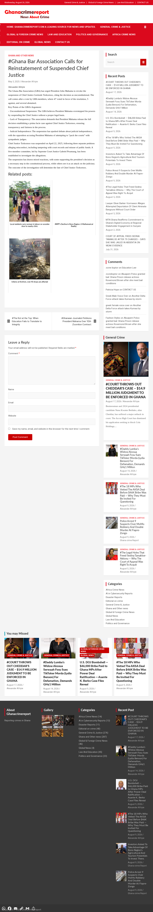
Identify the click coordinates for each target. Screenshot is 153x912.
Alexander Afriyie (29, 81)
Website (12, 415)
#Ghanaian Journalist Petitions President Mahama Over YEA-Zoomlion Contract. (76, 321)
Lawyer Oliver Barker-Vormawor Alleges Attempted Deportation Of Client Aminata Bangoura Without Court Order (126, 206)
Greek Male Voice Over (117, 296)
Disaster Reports (114, 597)
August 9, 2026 (127, 505)
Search (143, 62)
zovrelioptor (112, 274)
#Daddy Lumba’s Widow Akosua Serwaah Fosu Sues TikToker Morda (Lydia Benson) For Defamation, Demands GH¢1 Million (132, 458)
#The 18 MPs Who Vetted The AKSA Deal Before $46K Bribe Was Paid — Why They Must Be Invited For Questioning (125, 140)
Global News (42, 42)
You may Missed (17, 633)
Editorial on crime (18, 42)
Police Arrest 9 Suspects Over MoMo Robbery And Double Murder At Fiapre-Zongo (124, 173)
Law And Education (125, 2)
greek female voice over (117, 305)
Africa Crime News (124, 34)
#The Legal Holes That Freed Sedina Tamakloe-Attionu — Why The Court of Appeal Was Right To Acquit (125, 190)
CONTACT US (143, 2)
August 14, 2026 (127, 471)
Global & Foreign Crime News (101, 2)
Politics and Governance (92, 34)
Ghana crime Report (129, 540)
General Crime (115, 337)
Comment (14, 353)
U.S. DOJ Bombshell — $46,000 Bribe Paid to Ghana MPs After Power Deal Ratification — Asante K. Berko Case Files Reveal (94, 673)
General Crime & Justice (74, 2)
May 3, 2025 (14, 81)
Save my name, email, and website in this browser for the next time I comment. (51, 429)
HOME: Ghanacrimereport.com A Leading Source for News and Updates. (51, 27)
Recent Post (126, 710)
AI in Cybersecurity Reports (119, 593)
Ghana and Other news (21, 55)
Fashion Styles (113, 318)
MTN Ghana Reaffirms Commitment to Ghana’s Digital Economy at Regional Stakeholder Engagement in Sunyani (125, 222)
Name (11, 389)
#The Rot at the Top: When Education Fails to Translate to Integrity (27, 321)
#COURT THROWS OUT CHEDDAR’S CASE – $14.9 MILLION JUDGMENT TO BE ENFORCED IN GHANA (124, 85)
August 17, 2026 (113, 401)
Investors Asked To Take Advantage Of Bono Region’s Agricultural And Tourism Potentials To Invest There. (125, 157)
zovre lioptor (112, 267)
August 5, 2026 (127, 568)
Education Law (129, 267)
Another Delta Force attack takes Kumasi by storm (123, 308)
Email (10, 402)
